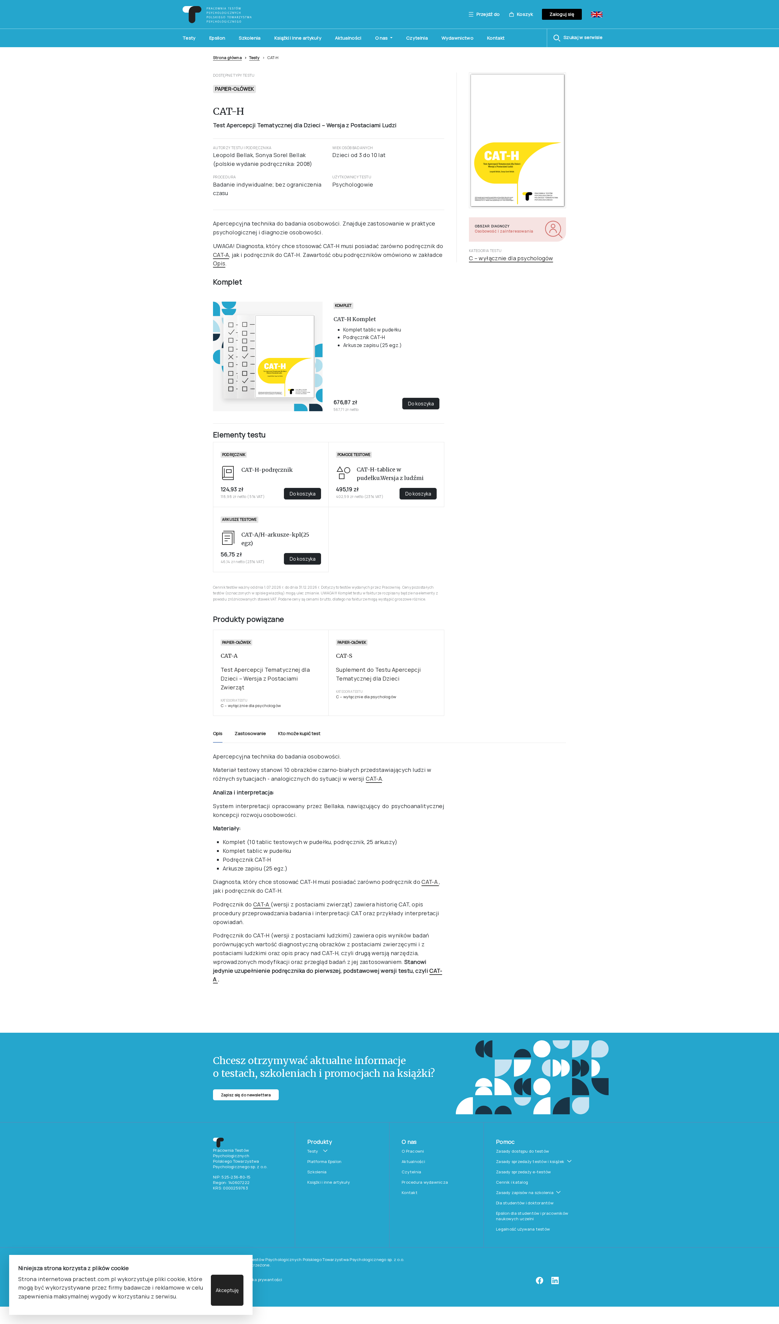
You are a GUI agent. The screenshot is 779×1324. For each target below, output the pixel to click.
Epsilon (217, 38)
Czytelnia (417, 38)
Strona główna (227, 57)
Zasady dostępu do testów (522, 1151)
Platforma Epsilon (324, 1161)
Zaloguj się (562, 14)
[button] (578, 38)
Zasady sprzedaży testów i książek (530, 1161)
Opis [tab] (217, 733)
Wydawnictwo (457, 38)
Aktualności (348, 38)
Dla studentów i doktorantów (525, 1203)
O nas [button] (382, 38)
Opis (219, 263)
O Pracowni (413, 1151)
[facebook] (539, 1282)
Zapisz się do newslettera (246, 1095)
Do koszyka (421, 403)
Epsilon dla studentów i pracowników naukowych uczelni (532, 1215)
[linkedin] (555, 1282)
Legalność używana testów (523, 1229)
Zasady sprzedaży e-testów (523, 1172)
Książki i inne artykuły (297, 38)
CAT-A (221, 254)
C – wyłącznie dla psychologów (511, 258)
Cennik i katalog (512, 1182)
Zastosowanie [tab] (250, 733)
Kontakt (496, 38)
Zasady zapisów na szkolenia (525, 1192)
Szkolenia (249, 38)
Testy (189, 38)
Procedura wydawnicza (425, 1182)
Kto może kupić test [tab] (299, 733)
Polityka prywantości (261, 1279)
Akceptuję (227, 1290)
